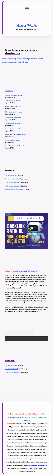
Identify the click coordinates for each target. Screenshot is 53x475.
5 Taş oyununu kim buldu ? (13, 117)
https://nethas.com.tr (34, 58)
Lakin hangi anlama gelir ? (13, 182)
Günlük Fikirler (27, 26)
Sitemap (24, 62)
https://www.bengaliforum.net (14, 58)
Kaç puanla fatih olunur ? (12, 129)
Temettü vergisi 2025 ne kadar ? (14, 95)
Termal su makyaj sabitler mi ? (14, 123)
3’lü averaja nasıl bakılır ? (13, 140)
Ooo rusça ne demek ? (11, 175)
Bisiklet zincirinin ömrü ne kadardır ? (16, 134)
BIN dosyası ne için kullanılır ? (14, 112)
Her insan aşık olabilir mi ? (13, 101)
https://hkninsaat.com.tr (11, 62)
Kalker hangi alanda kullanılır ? (14, 146)
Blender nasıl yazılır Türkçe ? (13, 106)
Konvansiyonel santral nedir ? (14, 189)
